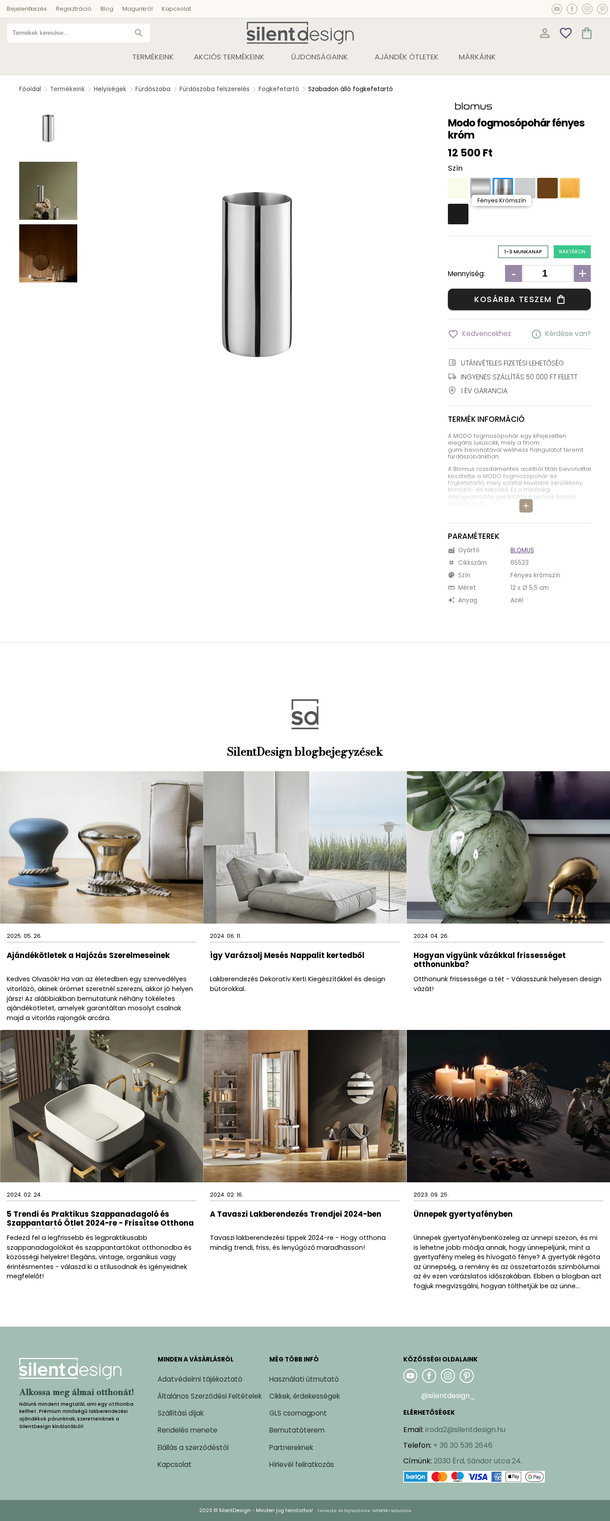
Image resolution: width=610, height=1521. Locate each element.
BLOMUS (522, 550)
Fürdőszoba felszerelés (215, 89)
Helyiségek (110, 89)
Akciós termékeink (229, 56)
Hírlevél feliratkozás (301, 1464)
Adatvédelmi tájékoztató (200, 1379)
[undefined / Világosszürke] (525, 188)
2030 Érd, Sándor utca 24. (478, 1461)
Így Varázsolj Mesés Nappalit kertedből (287, 956)
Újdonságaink (319, 56)
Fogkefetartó (279, 89)
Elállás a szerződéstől (193, 1447)
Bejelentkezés (27, 9)
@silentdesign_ (448, 1396)
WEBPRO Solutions (391, 1510)
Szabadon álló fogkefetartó (350, 89)
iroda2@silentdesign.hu (465, 1429)
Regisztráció (74, 9)
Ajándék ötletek (407, 56)
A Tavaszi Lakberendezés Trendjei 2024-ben (295, 1214)
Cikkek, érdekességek (304, 1396)
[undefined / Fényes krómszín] (503, 188)
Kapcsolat (176, 9)
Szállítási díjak (181, 1413)
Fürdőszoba (153, 89)
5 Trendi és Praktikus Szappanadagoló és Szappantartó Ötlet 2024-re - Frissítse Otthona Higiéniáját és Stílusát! (100, 1219)
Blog (106, 9)
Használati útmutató (304, 1379)
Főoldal (30, 89)
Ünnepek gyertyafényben (463, 1214)
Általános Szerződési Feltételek (210, 1396)
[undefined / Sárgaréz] (570, 188)
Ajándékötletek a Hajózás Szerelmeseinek (88, 956)
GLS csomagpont (298, 1413)
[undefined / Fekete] (458, 214)
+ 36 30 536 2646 (463, 1445)
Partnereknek (291, 1447)
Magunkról (137, 9)
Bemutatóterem (297, 1430)
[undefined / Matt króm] (480, 188)
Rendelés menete (187, 1430)
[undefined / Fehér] (458, 188)
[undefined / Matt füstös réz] (547, 188)
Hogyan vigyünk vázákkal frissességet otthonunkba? (490, 960)
